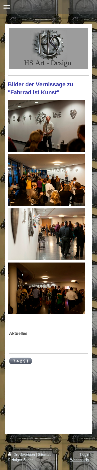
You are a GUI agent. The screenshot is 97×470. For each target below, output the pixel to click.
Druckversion (24, 454)
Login (84, 454)
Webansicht (79, 460)
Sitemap (44, 454)
